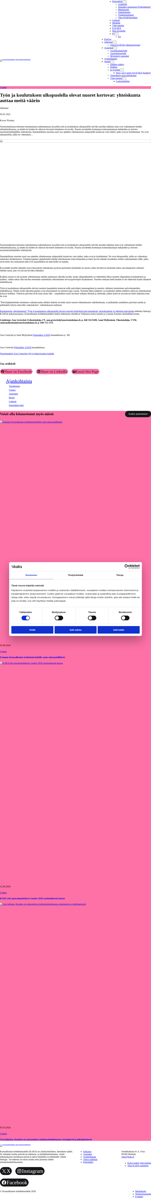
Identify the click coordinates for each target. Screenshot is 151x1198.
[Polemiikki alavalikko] (124, 1)
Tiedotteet (13, 394)
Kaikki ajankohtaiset (138, 414)
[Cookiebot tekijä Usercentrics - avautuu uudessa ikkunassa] (127, 566)
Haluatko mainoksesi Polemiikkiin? (134, 7)
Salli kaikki (118, 629)
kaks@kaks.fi (128, 1157)
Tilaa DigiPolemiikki (127, 17)
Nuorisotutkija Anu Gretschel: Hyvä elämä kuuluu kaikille (27, 353)
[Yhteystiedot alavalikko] (124, 78)
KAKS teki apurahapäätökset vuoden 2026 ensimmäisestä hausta (32, 898)
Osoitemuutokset (126, 15)
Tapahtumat (14, 386)
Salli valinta (75, 629)
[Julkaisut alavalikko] (114, 42)
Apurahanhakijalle (118, 50)
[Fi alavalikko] (116, 33)
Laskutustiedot (123, 81)
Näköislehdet (124, 12)
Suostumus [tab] (31, 575)
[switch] (59, 618)
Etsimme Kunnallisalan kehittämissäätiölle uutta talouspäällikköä (32, 657)
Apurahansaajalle (118, 53)
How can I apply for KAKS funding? (133, 73)
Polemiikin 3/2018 (22, 347)
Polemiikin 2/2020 (41, 335)
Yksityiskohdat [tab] (75, 575)
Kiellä (32, 629)
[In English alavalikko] (122, 70)
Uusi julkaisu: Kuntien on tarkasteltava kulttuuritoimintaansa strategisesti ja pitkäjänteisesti (46, 1139)
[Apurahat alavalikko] (115, 47)
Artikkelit (122, 4)
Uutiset (3, 87)
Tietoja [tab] (119, 575)
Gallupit (12, 401)
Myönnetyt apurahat (119, 56)
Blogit (12, 397)
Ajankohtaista (19, 381)
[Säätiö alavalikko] (112, 61)
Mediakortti (123, 9)
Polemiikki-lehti (16, 405)
